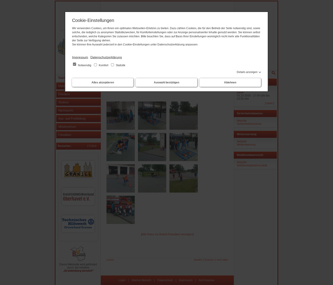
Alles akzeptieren (103, 82)
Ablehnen (230, 82)
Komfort (103, 65)
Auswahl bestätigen (166, 82)
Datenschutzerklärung (106, 57)
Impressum (80, 57)
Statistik (120, 65)
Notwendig (84, 65)
